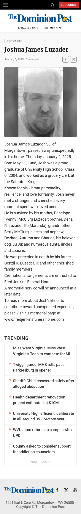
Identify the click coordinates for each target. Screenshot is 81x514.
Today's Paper (28, 28)
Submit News (54, 28)
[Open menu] (5, 5)
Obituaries (14, 41)
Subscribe (69, 5)
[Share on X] (73, 59)
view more (39, 461)
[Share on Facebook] (66, 59)
